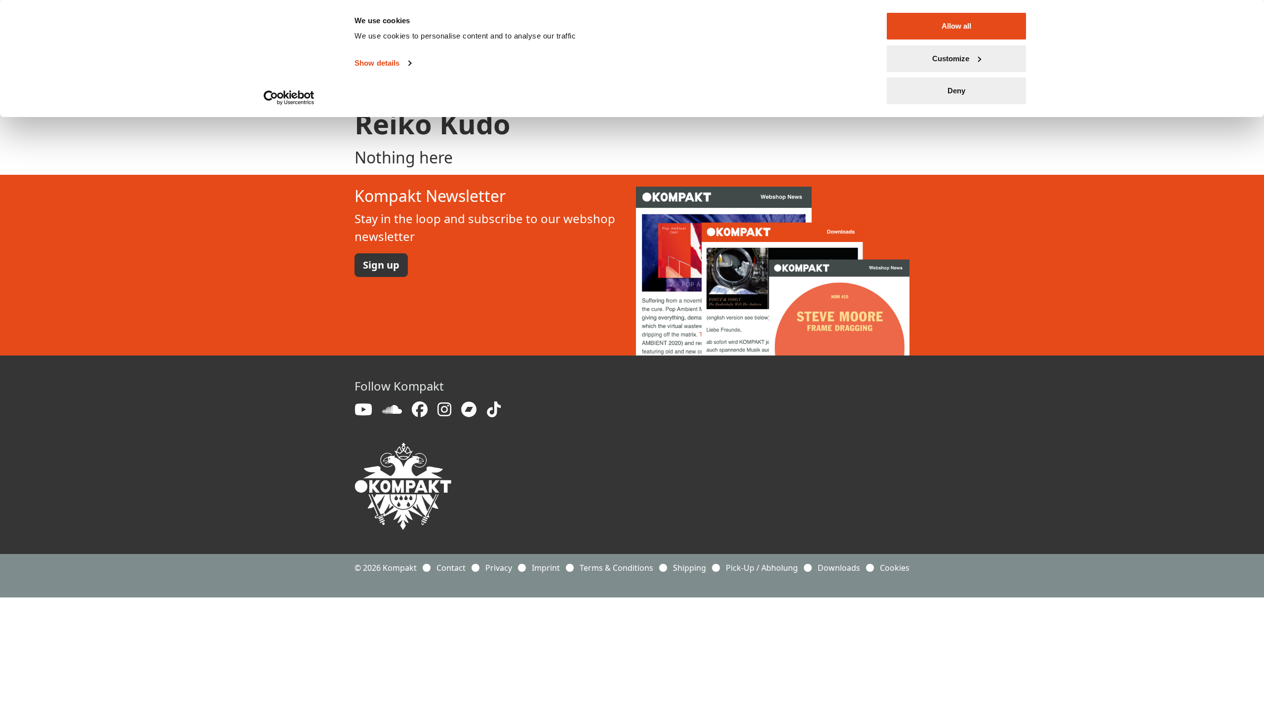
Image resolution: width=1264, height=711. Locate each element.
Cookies (894, 567)
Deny (956, 90)
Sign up (381, 265)
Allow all (956, 26)
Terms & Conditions (616, 567)
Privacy (498, 567)
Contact (451, 567)
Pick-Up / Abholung (762, 567)
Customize (950, 58)
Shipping (689, 567)
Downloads (839, 567)
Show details (377, 63)
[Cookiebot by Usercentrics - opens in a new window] (289, 97)
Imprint (546, 567)
